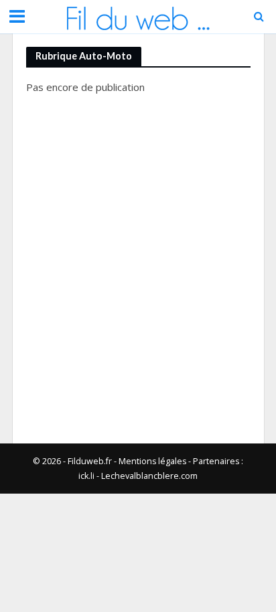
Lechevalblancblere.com (149, 476)
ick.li (86, 476)
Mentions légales (152, 461)
